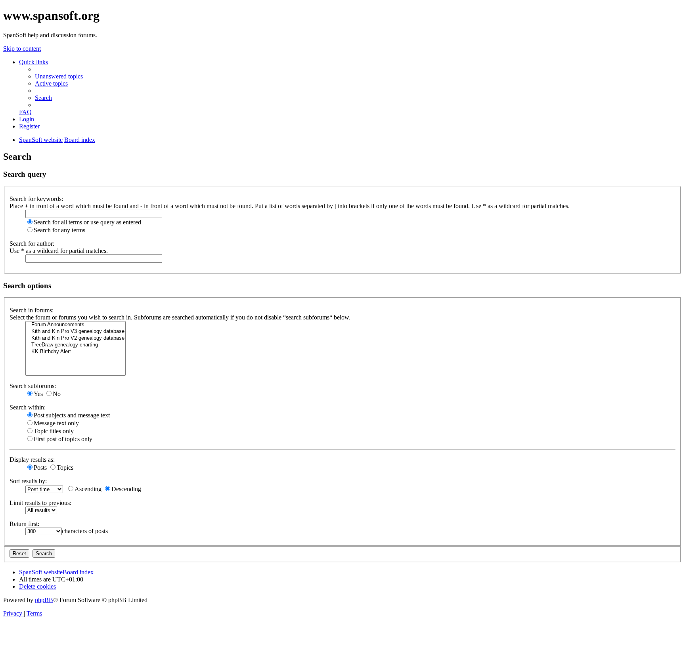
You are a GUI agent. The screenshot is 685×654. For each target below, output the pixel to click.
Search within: (28, 407)
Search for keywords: (36, 198)
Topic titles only (54, 431)
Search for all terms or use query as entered (87, 222)
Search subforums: (33, 385)
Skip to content (22, 48)
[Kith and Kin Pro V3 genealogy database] (75, 331)
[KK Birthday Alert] (75, 351)
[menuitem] (59, 76)
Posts (40, 467)
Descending (126, 489)
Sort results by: (28, 481)
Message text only (56, 423)
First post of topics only (63, 439)
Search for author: (32, 243)
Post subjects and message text (72, 415)
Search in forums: (32, 310)
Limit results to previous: (40, 502)
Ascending (88, 489)
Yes (38, 393)
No (57, 393)
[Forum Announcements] (75, 324)
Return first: (24, 523)
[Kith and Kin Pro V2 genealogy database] (75, 338)
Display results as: (32, 459)
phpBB (44, 600)
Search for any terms (59, 230)
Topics (65, 467)
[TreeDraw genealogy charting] (75, 345)
